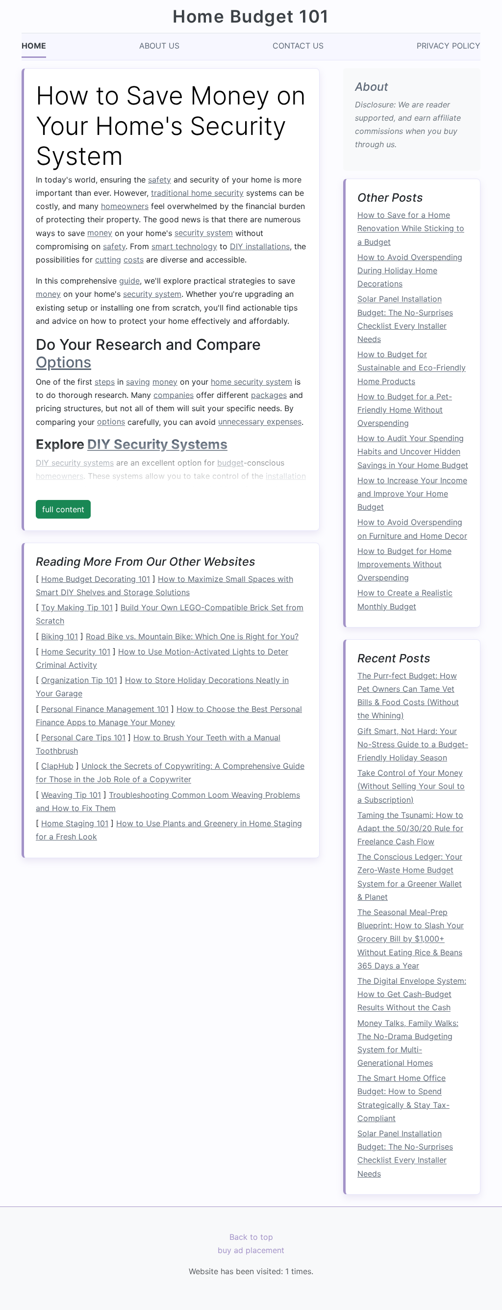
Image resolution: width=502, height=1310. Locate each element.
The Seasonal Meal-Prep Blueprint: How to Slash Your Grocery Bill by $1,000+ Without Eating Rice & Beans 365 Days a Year (410, 938)
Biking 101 (59, 636)
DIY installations (260, 246)
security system (204, 233)
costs (134, 259)
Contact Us (298, 46)
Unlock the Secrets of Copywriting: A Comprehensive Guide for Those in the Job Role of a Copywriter (170, 772)
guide (129, 281)
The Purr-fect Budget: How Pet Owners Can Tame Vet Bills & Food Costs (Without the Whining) (408, 696)
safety (159, 179)
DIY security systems (75, 463)
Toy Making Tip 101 (77, 607)
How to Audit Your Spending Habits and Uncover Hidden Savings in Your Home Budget (412, 451)
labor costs (148, 489)
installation (286, 476)
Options (63, 362)
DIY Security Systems (157, 444)
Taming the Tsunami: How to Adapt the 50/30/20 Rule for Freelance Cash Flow (410, 828)
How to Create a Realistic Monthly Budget (404, 599)
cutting (108, 259)
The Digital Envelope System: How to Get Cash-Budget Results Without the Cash (411, 994)
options (111, 422)
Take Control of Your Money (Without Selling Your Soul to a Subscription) (411, 786)
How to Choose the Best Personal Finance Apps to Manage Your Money (169, 715)
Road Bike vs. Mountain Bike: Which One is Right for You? (192, 636)
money (99, 233)
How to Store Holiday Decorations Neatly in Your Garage (162, 686)
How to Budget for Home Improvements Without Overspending (404, 564)
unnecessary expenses (259, 422)
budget (230, 463)
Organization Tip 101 (79, 680)
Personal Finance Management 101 (105, 709)
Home (34, 46)
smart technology (184, 246)
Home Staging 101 (74, 823)
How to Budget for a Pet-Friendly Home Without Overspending (404, 410)
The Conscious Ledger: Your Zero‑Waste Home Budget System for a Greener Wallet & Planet (409, 877)
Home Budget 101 (251, 16)
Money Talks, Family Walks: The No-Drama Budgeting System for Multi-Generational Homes (407, 1043)
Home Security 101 (75, 651)
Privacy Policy (448, 46)
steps (105, 382)
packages (269, 395)
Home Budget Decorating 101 (95, 579)
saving (138, 382)
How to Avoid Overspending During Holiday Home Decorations (409, 270)
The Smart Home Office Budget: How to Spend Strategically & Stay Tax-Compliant (403, 1098)
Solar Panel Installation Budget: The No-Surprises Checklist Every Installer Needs (405, 319)
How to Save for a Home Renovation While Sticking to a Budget (410, 228)
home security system (251, 382)
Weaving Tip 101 (71, 795)
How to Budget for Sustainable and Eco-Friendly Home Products (411, 367)
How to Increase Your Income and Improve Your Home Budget (412, 493)
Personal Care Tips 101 (83, 737)
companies (173, 395)
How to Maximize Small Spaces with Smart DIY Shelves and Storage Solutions (164, 585)
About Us (159, 46)
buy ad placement (251, 1250)
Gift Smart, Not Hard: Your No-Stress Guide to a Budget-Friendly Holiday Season (412, 744)
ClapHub (57, 766)
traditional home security (197, 193)
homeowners (125, 206)
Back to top (251, 1237)
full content (63, 509)
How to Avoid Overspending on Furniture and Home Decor (412, 529)
